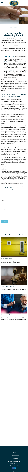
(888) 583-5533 (16, 457)
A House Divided (6, 258)
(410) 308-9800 (15, 455)
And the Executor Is (7, 286)
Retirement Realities (7, 315)
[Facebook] (13, 468)
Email (2, 200)
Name (2, 191)
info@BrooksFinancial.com (14, 465)
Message (3, 208)
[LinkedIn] (15, 468)
